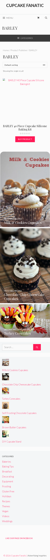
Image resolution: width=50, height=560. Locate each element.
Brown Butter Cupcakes (14, 427)
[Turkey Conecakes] (25, 335)
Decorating (8, 476)
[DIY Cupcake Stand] (5, 435)
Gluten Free (8, 491)
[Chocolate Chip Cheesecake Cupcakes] (25, 301)
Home (6, 50)
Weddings (7, 521)
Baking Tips (8, 466)
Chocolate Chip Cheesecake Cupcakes (21, 384)
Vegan (5, 511)
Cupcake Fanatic (25, 5)
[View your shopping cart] (38, 17)
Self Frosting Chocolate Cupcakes (19, 413)
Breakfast (7, 471)
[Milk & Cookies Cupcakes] (25, 225)
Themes (6, 506)
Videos (5, 516)
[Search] (37, 347)
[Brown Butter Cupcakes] (5, 421)
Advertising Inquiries (37, 555)
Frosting (6, 486)
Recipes (6, 501)
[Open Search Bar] (46, 17)
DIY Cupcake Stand (11, 441)
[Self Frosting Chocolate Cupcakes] (5, 406)
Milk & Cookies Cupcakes (15, 370)
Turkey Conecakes (11, 398)
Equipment (7, 481)
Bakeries (6, 461)
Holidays (6, 496)
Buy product (25, 139)
